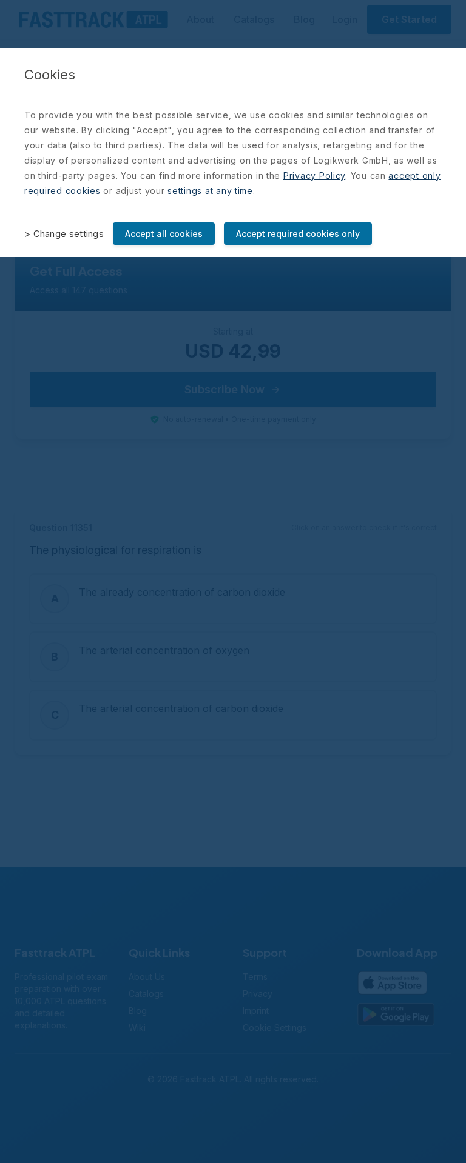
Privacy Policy (314, 175)
